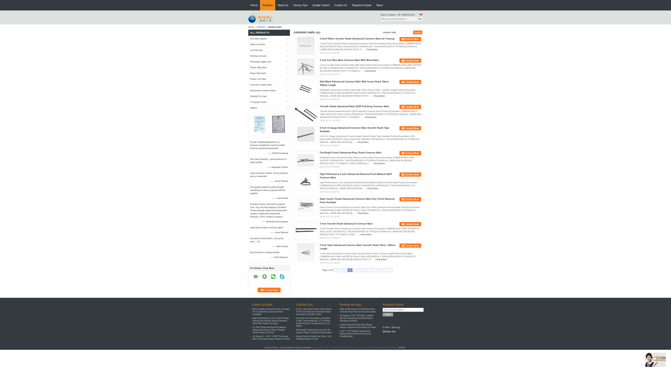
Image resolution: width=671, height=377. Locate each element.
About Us (283, 5)
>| (390, 270)
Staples (253, 108)
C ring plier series (258, 102)
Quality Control (320, 5)
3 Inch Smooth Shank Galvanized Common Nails (346, 223)
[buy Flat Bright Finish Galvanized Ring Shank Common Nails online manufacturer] (306, 160)
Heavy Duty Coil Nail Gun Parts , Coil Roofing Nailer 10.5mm (313, 337)
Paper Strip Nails (258, 73)
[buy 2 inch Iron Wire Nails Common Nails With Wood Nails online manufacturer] (306, 67)
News (379, 5)
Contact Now (412, 39)
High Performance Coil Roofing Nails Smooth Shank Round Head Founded (358, 310)
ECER (402, 347)
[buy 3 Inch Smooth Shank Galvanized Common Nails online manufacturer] (306, 231)
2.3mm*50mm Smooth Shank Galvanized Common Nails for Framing (357, 38)
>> (383, 270)
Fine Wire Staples (258, 39)
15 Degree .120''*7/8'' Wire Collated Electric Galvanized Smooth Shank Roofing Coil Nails (356, 318)
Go (420, 19)
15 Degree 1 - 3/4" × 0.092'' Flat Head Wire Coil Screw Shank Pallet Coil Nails (271, 337)
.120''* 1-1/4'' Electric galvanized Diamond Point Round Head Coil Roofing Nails (355, 334)
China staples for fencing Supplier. (295, 347)
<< (343, 270)
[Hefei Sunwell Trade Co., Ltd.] (267, 17)
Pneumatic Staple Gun (260, 62)
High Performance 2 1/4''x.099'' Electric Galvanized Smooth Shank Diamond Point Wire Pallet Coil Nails (270, 321)
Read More (372, 49)
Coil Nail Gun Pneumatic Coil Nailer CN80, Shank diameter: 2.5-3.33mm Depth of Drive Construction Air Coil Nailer (313, 322)
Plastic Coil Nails (258, 79)
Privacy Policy (271, 347)
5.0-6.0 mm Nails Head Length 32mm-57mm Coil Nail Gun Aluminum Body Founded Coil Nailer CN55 (314, 312)
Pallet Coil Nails (257, 44)
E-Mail (386, 327)
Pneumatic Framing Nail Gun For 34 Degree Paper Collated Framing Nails (314, 331)
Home (254, 5)
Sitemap (395, 327)
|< (337, 270)
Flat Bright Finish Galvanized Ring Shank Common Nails (350, 152)
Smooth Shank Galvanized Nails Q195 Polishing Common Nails (354, 106)
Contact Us (340, 5)
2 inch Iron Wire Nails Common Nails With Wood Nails (349, 60)
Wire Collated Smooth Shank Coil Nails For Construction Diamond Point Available (271, 312)
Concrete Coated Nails (261, 85)
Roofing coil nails (258, 56)
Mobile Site (390, 331)
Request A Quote (361, 5)
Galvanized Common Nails (263, 90)
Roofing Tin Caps (258, 96)
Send (388, 314)
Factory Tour (300, 5)
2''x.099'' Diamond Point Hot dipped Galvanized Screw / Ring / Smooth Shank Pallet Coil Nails (269, 330)
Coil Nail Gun (256, 50)
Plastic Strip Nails (258, 67)
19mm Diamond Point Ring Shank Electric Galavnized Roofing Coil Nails (358, 325)
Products (267, 5)
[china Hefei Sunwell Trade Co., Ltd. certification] (259, 124)
